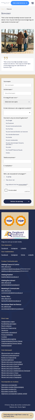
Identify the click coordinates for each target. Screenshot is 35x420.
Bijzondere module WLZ (9, 391)
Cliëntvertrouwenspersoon (10, 355)
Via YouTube (9, 129)
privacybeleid (23, 184)
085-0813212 (6, 290)
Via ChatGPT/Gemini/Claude (14, 150)
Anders (8, 153)
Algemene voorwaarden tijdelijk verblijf (14, 393)
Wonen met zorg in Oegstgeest (11, 377)
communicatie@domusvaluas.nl (12, 293)
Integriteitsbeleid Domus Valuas (11, 341)
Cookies (4, 337)
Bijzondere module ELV (8, 389)
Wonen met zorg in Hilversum (10, 368)
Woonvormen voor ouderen (10, 353)
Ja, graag (8, 176)
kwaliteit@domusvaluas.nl (10, 277)
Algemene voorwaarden (9, 385)
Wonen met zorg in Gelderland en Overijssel (15, 370)
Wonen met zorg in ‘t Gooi (9, 373)
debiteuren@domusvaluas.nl (11, 271)
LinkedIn (23, 248)
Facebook (4, 248)
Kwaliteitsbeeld (6, 345)
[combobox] (16, 113)
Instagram (14, 248)
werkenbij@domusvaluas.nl (10, 285)
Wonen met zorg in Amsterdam (11, 362)
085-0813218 (6, 282)
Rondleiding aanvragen (8, 324)
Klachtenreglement (7, 360)
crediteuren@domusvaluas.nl (11, 269)
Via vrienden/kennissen (12, 134)
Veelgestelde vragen (8, 321)
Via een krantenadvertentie (14, 126)
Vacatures (4, 330)
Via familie (9, 137)
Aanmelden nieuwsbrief (9, 332)
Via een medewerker (12, 140)
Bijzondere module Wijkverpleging (12, 387)
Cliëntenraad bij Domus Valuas (11, 343)
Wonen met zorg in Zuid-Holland (12, 364)
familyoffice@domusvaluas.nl (11, 301)
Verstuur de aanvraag (16, 201)
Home (2, 9)
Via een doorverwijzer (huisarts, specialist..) (15, 143)
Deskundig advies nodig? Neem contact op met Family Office (16, 415)
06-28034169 (6, 306)
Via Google (9, 120)
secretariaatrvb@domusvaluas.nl (12, 309)
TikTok (23, 255)
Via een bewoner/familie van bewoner (17, 131)
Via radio (8, 147)
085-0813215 (6, 266)
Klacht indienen (6, 326)
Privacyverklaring (7, 334)
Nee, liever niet (10, 180)
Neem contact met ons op (19, 3)
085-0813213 (6, 298)
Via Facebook (10, 123)
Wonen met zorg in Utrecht (10, 366)
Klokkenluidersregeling (8, 339)
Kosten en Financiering (8, 328)
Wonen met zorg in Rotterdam (11, 375)
